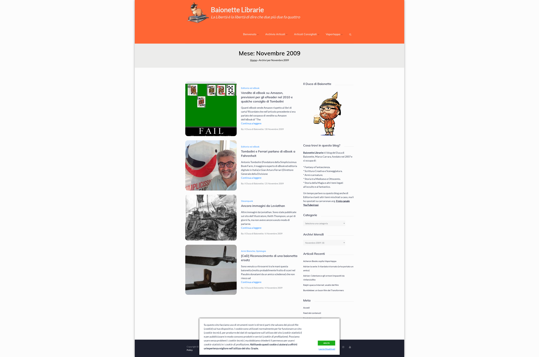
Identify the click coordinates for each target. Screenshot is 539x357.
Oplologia (261, 251)
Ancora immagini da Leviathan (263, 206)
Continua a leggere (251, 123)
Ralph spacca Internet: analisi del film (321, 285)
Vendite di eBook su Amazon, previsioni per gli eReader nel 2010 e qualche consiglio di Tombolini (267, 97)
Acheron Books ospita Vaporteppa (319, 261)
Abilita (326, 343)
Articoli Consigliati (305, 34)
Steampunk (247, 201)
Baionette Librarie (237, 10)
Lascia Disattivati (327, 349)
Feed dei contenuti (312, 313)
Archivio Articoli (275, 34)
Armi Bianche (248, 251)
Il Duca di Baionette (254, 129)
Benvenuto (249, 34)
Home (253, 60)
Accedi (306, 307)
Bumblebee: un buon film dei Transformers (323, 290)
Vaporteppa (333, 34)
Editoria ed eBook (250, 88)
